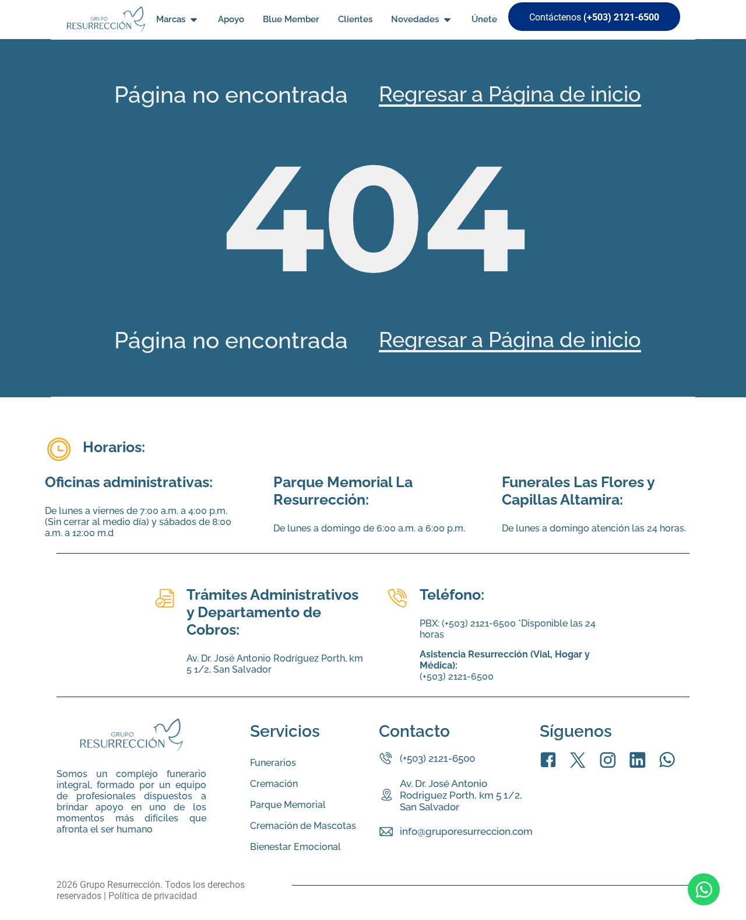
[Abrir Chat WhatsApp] (704, 889)
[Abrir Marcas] (193, 19)
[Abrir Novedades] (447, 19)
